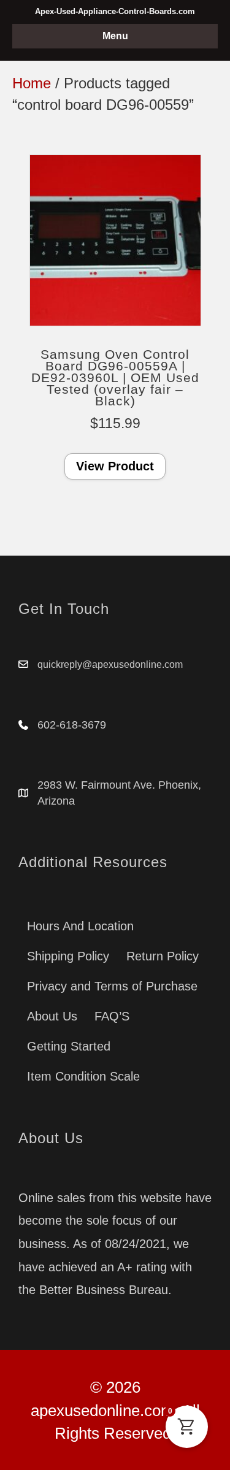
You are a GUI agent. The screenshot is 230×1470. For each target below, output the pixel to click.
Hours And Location (80, 926)
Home (31, 83)
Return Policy (162, 956)
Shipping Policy (68, 956)
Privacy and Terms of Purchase (112, 986)
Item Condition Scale (83, 1076)
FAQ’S (111, 1016)
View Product (115, 466)
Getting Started (68, 1046)
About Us (52, 1016)
